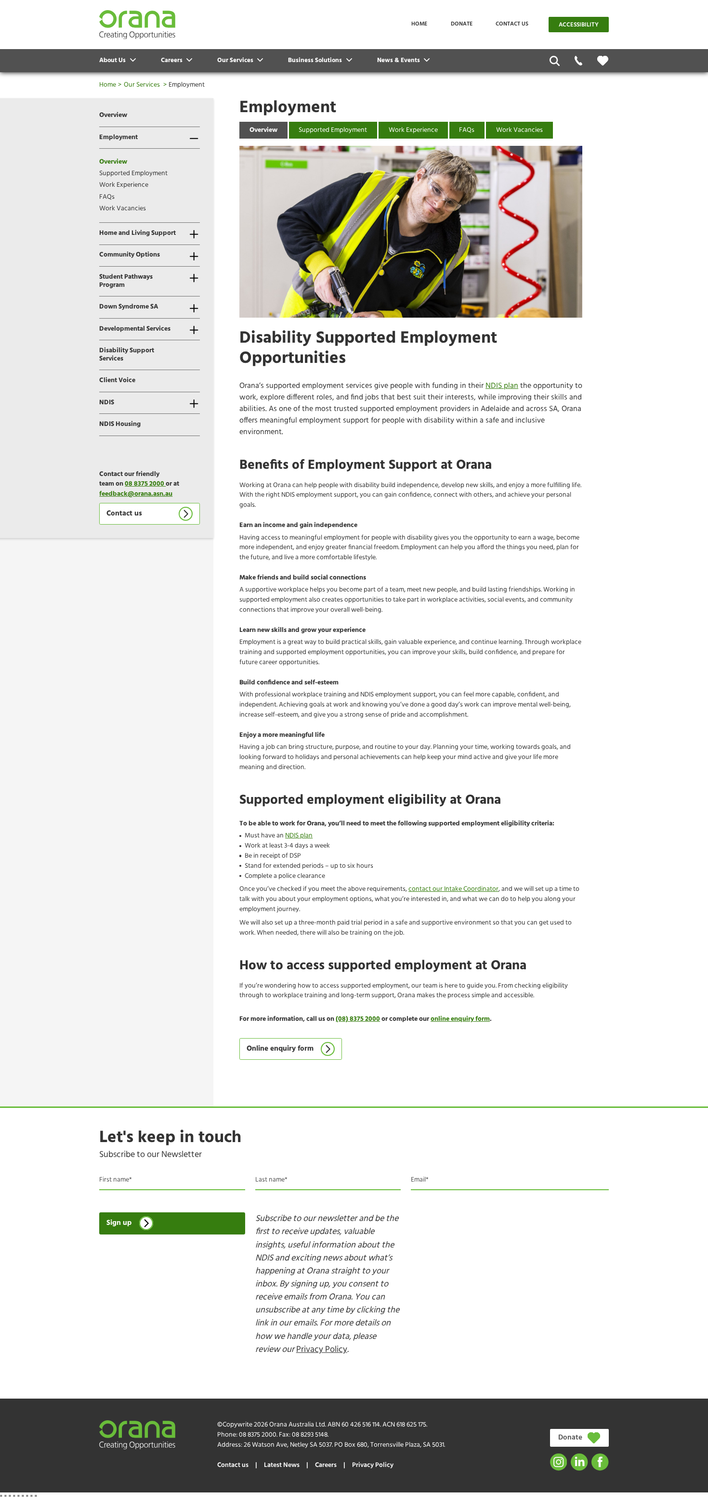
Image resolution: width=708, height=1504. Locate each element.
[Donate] (603, 60)
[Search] (555, 61)
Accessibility (579, 25)
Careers (326, 1465)
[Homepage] (137, 24)
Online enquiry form (280, 1049)
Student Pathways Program (126, 281)
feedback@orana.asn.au (135, 494)
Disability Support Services (126, 354)
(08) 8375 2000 (358, 1019)
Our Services (142, 85)
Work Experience (123, 185)
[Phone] (579, 61)
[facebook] (599, 1461)
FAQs (107, 197)
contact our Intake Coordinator (453, 889)
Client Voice (117, 380)
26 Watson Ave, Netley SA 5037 (288, 1445)
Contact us (512, 24)
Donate (461, 24)
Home (419, 24)
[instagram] (558, 1461)
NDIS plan (501, 386)
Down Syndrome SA (128, 307)
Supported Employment (133, 173)
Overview (113, 115)
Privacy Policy (321, 1349)
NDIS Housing (120, 424)
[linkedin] (579, 1461)
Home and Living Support (137, 233)
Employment (118, 137)
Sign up (118, 1223)
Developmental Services (134, 329)
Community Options (129, 255)
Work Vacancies (122, 209)
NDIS (106, 402)
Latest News (282, 1465)
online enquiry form (460, 1019)
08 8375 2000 (145, 484)
